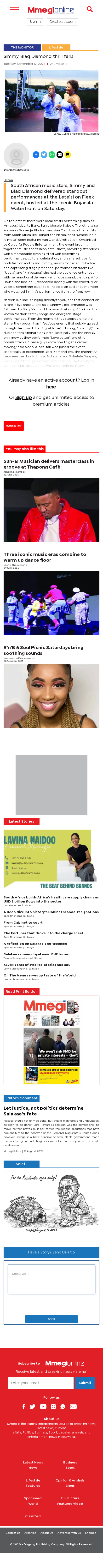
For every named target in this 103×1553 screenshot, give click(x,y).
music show (13, 426)
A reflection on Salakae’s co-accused (35, 943)
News (33, 1467)
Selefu (22, 1164)
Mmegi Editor (13, 1151)
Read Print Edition (22, 991)
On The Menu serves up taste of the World (40, 975)
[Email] (75, 1406)
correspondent (13, 905)
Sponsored (33, 1498)
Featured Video (70, 1503)
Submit (85, 1383)
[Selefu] (51, 1205)
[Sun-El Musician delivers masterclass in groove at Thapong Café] (51, 510)
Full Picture (70, 1498)
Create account (62, 21)
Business (70, 1462)
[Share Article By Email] (60, 154)
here (51, 387)
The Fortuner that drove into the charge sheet (44, 933)
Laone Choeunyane (16, 565)
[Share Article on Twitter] (44, 154)
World (33, 1503)
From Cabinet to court (23, 922)
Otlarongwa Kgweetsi (16, 170)
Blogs (70, 1485)
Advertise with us (69, 1533)
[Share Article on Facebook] (36, 154)
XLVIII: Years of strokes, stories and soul (37, 964)
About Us (46, 1533)
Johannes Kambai (14, 472)
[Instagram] (55, 1406)
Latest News (33, 1462)
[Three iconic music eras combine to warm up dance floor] (51, 603)
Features (33, 1485)
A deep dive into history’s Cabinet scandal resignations (51, 912)
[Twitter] (34, 1406)
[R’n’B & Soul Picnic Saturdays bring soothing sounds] (51, 696)
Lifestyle (56, 47)
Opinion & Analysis (70, 1480)
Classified (33, 1516)
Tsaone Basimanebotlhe (18, 958)
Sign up (23, 398)
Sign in (35, 21)
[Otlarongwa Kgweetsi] (16, 156)
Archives (30, 1533)
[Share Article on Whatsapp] (52, 154)
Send (51, 1319)
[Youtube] (45, 1406)
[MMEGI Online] (51, 10)
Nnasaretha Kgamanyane (19, 658)
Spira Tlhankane (13, 916)
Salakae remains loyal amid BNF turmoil (37, 954)
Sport (70, 1467)
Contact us (13, 1533)
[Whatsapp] (64, 1406)
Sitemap (91, 1533)
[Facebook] (25, 1406)
